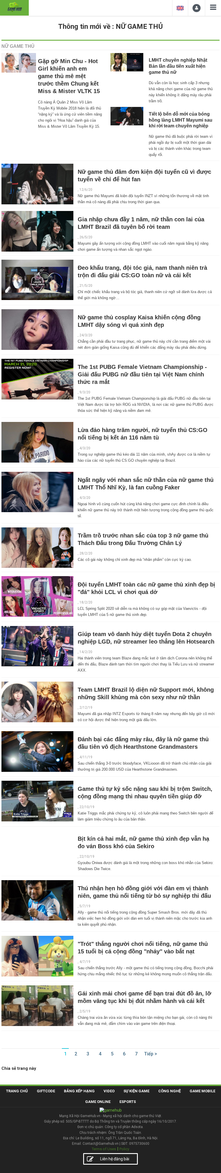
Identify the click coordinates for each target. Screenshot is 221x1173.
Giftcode (46, 1091)
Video (109, 1091)
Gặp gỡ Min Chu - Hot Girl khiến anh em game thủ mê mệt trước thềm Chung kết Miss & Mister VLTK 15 (69, 76)
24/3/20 (85, 335)
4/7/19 (84, 962)
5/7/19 (84, 906)
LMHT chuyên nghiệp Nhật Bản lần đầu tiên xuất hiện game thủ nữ (178, 66)
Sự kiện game (136, 1091)
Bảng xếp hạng (79, 1091)
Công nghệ (169, 1091)
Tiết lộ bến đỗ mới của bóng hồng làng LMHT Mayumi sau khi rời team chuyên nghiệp (180, 120)
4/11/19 (85, 757)
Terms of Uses (104, 1149)
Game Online (97, 1102)
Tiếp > (150, 1054)
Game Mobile (202, 1091)
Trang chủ (17, 1091)
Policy (124, 1149)
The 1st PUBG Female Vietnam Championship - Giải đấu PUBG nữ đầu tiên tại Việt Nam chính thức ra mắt (142, 374)
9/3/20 (84, 392)
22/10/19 (86, 807)
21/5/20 (85, 286)
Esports (127, 1102)
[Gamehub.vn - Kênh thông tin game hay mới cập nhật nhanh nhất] (14, 7)
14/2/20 (85, 652)
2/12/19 (85, 708)
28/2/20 (85, 553)
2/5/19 (84, 1011)
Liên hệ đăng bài (114, 1159)
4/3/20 (84, 448)
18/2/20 (85, 602)
